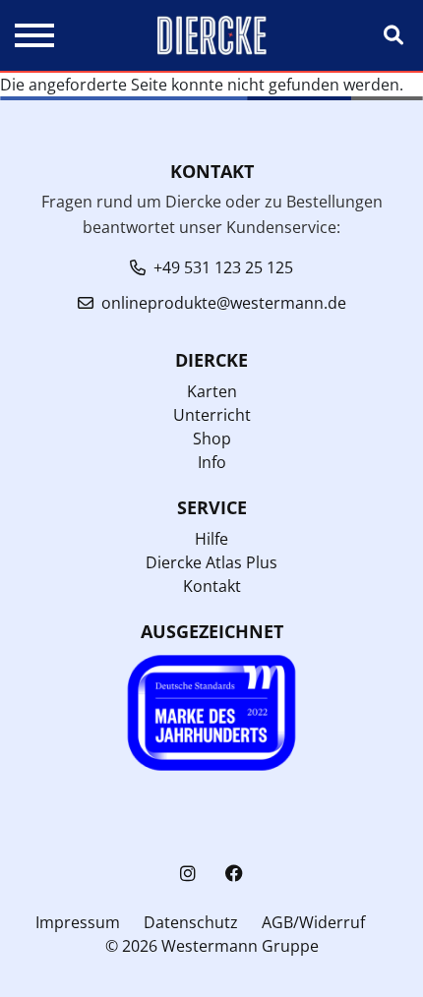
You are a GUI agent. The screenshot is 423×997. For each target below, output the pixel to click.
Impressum (77, 922)
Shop (212, 438)
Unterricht (212, 415)
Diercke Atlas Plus (211, 562)
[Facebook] (234, 873)
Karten (212, 391)
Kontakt (212, 586)
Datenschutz (191, 922)
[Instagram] (188, 873)
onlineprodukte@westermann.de (223, 303)
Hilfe (211, 539)
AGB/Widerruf (313, 922)
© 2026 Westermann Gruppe (212, 946)
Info (212, 462)
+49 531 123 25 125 (223, 267)
